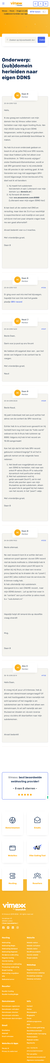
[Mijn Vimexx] (40, 3)
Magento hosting (8, 958)
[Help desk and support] (35, 3)
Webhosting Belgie (8, 945)
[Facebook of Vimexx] (4, 928)
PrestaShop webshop (34, 976)
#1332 (43, 540)
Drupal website (32, 958)
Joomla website (32, 955)
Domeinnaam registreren (11, 1006)
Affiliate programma (34, 1021)
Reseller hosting (8, 991)
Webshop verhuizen (34, 979)
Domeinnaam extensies (10, 1015)
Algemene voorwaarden (35, 1060)
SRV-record (16, 302)
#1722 (44, 675)
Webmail (5, 1033)
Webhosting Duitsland (9, 949)
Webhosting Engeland (9, 952)
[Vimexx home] (15, 4)
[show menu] (3, 3)
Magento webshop (33, 970)
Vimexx (4, 11)
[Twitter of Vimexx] (9, 928)
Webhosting (6, 942)
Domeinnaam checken (10, 1012)
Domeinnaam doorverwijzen (12, 1018)
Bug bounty (31, 1043)
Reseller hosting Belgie (10, 994)
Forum (12, 11)
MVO (28, 1024)
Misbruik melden (33, 1040)
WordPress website (34, 952)
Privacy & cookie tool (9, 1051)
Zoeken (42, 40)
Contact (30, 1006)
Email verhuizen (7, 1036)
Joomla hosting (7, 961)
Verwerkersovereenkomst (36, 1057)
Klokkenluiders (32, 1037)
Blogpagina (31, 1015)
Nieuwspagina (32, 1012)
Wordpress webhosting (10, 955)
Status (29, 1009)
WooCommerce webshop (36, 973)
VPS (3, 976)
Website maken (32, 942)
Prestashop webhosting (10, 967)
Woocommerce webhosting (11, 964)
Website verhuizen (33, 945)
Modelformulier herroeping (36, 1034)
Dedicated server (8, 979)
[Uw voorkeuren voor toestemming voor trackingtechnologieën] (47, 797)
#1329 (43, 401)
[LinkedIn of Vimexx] (13, 928)
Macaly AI (5, 1048)
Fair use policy (32, 1054)
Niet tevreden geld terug (35, 1027)
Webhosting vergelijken (10, 973)
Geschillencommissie (34, 1031)
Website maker (32, 949)
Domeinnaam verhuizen (10, 1009)
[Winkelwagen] (45, 3)
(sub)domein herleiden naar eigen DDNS (18, 14)
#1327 (43, 329)
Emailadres (6, 1030)
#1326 (43, 288)
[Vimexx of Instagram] (18, 928)
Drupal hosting (7, 970)
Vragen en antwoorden (25, 11)
